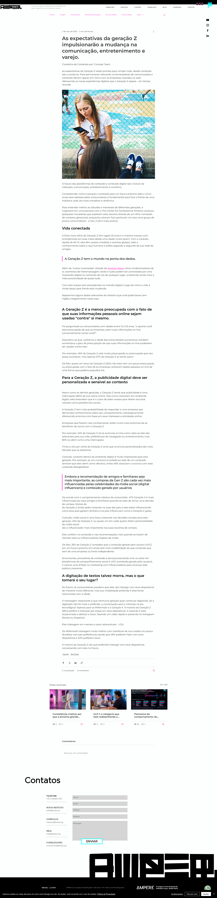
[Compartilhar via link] (81, 663)
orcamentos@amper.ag (56, 846)
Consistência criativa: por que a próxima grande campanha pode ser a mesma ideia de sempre (67, 715)
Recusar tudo (192, 894)
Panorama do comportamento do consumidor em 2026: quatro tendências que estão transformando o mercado (147, 715)
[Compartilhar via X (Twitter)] (69, 663)
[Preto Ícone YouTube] (207, 20)
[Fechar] (213, 894)
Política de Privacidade (106, 894)
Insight (63, 15)
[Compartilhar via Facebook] (63, 663)
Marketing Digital (92, 15)
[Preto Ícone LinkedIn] (207, 35)
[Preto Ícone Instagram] (207, 25)
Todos (52, 15)
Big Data (75, 654)
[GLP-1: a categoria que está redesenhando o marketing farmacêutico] (108, 699)
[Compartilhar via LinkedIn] (75, 663)
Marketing (75, 15)
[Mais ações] (153, 31)
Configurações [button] (177, 894)
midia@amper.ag (53, 834)
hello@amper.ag (53, 810)
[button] (210, 5)
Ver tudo (164, 684)
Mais (139, 15)
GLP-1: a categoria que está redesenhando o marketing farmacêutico (107, 715)
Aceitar (206, 894)
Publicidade (127, 15)
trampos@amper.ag (54, 822)
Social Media (111, 15)
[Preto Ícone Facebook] (207, 30)
